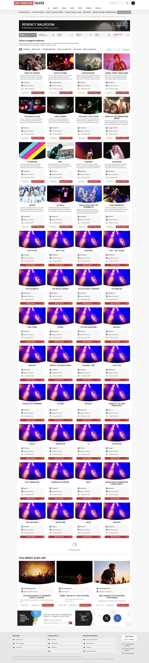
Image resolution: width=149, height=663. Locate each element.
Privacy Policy (77, 339)
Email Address (44, 329)
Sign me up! (104, 336)
